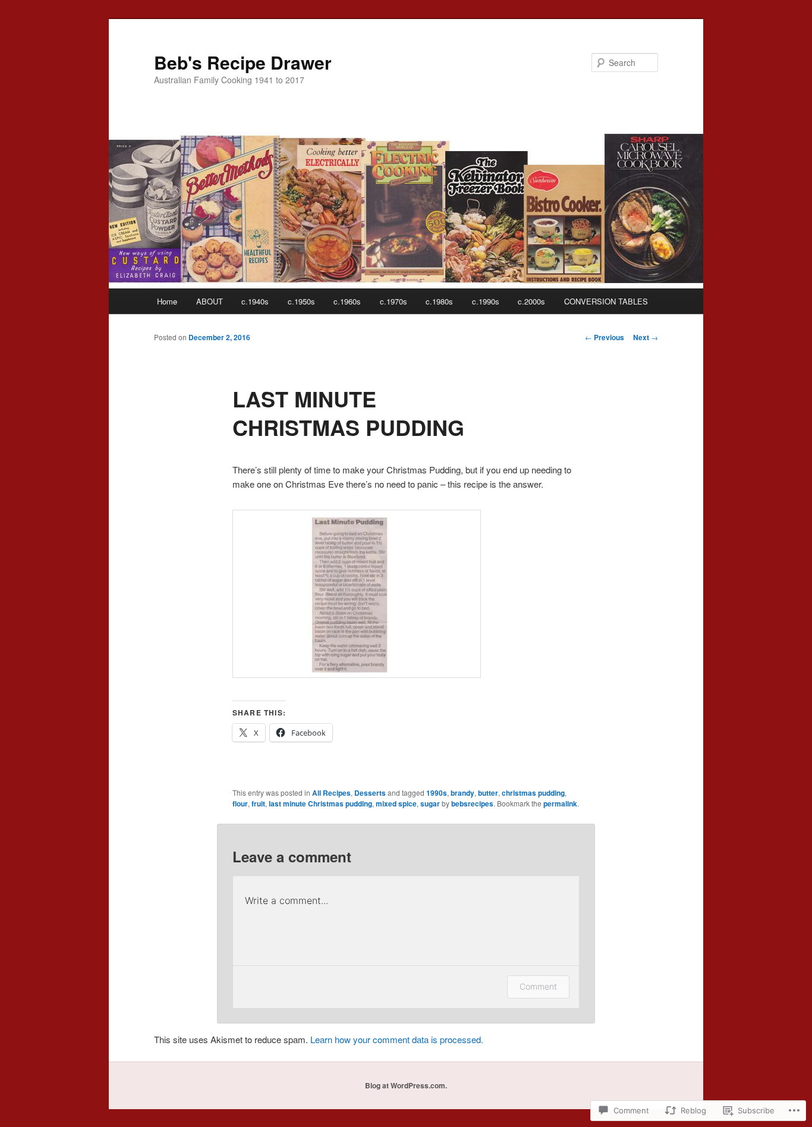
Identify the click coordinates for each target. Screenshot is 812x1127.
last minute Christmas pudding (320, 803)
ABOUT (209, 301)
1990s (436, 792)
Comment (538, 986)
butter (488, 792)
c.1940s (255, 301)
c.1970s (393, 301)
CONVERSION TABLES (606, 301)
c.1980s (439, 301)
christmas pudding (533, 792)
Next (645, 337)
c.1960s (347, 301)
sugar (430, 803)
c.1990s (485, 301)
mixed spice (396, 803)
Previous (604, 337)
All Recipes (331, 792)
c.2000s (531, 301)
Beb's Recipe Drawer (243, 62)
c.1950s (301, 301)
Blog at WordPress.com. (406, 1085)
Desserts (370, 792)
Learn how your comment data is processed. (396, 1039)
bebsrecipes (472, 803)
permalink (560, 803)
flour (240, 803)
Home (167, 301)
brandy (462, 792)
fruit (258, 803)
